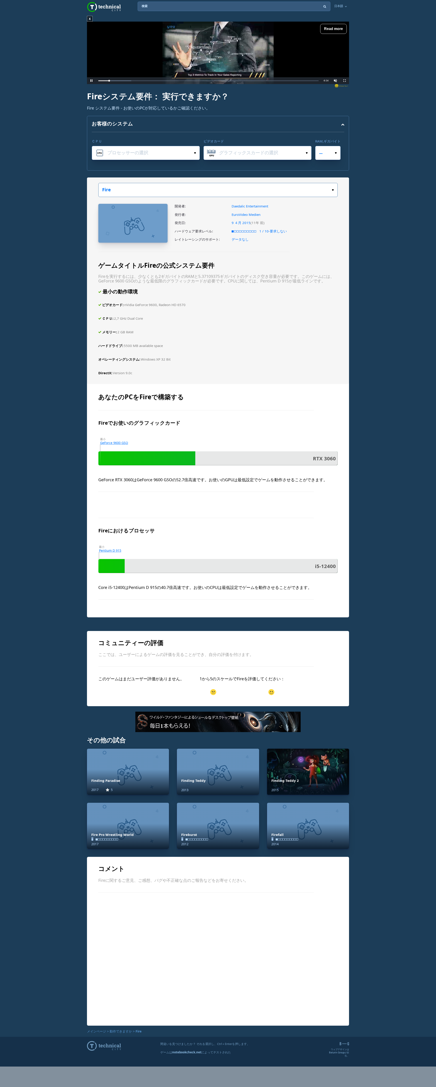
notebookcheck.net (186, 1052)
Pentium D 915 (110, 550)
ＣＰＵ (97, 141)
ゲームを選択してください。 (218, 190)
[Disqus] (218, 958)
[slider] (208, 80)
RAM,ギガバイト (328, 141)
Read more (333, 29)
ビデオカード (213, 141)
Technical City (104, 7)
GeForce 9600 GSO (114, 443)
